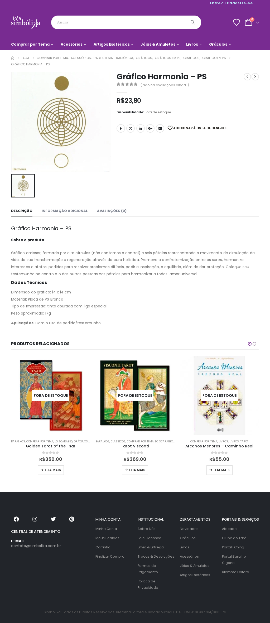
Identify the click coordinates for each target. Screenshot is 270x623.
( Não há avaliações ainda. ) (164, 85)
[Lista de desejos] (236, 22)
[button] (249, 344)
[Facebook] (16, 519)
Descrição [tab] (21, 210)
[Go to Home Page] (12, 58)
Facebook (121, 128)
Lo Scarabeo (64, 441)
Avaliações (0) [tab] (112, 210)
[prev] (247, 76)
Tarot (244, 441)
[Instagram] (35, 519)
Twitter (130, 128)
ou (231, 3)
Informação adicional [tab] (65, 210)
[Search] (193, 22)
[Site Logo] (25, 22)
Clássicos (118, 441)
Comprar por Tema (30, 44)
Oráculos (218, 44)
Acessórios (72, 44)
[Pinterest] (71, 519)
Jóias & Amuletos (158, 44)
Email (160, 128)
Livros (192, 44)
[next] (255, 76)
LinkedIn (140, 128)
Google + (150, 128)
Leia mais (53, 470)
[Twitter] (53, 519)
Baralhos (18, 441)
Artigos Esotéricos (112, 44)
